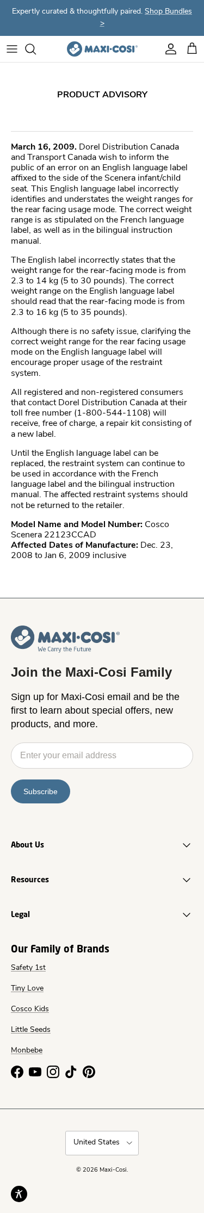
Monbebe (26, 1051)
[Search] (36, 49)
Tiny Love (27, 989)
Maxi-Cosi (113, 1170)
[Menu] (12, 49)
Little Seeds (31, 1030)
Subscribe (40, 791)
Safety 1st (28, 968)
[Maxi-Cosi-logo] (102, 49)
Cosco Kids (30, 1009)
